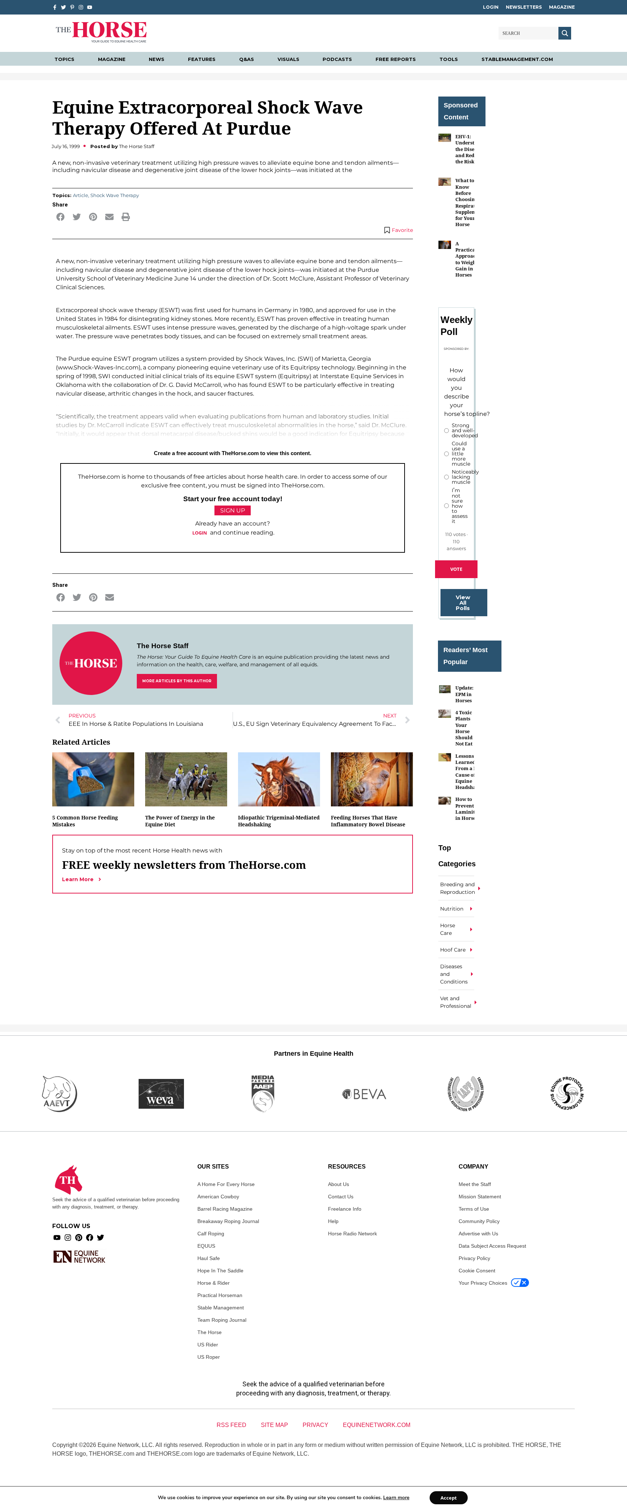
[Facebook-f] (54, 7)
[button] (60, 217)
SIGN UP (232, 510)
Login (491, 7)
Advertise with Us (478, 1233)
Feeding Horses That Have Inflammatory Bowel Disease (368, 821)
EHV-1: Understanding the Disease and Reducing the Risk (473, 149)
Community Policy (479, 1221)
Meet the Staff (475, 1184)
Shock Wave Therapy (114, 195)
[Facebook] (89, 1237)
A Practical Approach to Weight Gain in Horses (467, 259)
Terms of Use (474, 1209)
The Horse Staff (162, 646)
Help (333, 1221)
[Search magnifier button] (564, 33)
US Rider (207, 1345)
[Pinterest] (78, 1237)
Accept (448, 1497)
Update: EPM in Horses (464, 694)
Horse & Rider (213, 1283)
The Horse (209, 1332)
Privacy (315, 1425)
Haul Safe (208, 1258)
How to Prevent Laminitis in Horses (467, 808)
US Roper (208, 1357)
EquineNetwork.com (376, 1425)
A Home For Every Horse (226, 1184)
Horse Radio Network (352, 1233)
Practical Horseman (219, 1295)
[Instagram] (80, 7)
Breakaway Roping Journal (228, 1221)
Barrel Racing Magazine (225, 1209)
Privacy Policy (474, 1258)
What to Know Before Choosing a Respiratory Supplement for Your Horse (469, 202)
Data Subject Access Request (492, 1246)
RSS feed (231, 1425)
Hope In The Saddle (220, 1270)
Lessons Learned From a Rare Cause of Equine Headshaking (471, 771)
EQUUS (206, 1246)
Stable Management (220, 1307)
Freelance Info (344, 1209)
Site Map (274, 1425)
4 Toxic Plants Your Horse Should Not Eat (463, 728)
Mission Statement (480, 1196)
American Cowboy (218, 1196)
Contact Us (340, 1196)
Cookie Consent (477, 1270)
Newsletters (524, 7)
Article (80, 195)
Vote (456, 569)
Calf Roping (210, 1233)
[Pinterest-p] (72, 7)
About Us (338, 1184)
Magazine (562, 7)
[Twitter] (63, 7)
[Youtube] (57, 1237)
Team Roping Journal (221, 1320)
